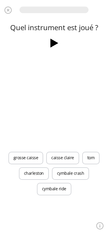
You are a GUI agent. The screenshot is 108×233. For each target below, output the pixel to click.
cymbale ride (54, 188)
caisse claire (62, 157)
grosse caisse (26, 157)
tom (91, 157)
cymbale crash (70, 173)
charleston (34, 173)
